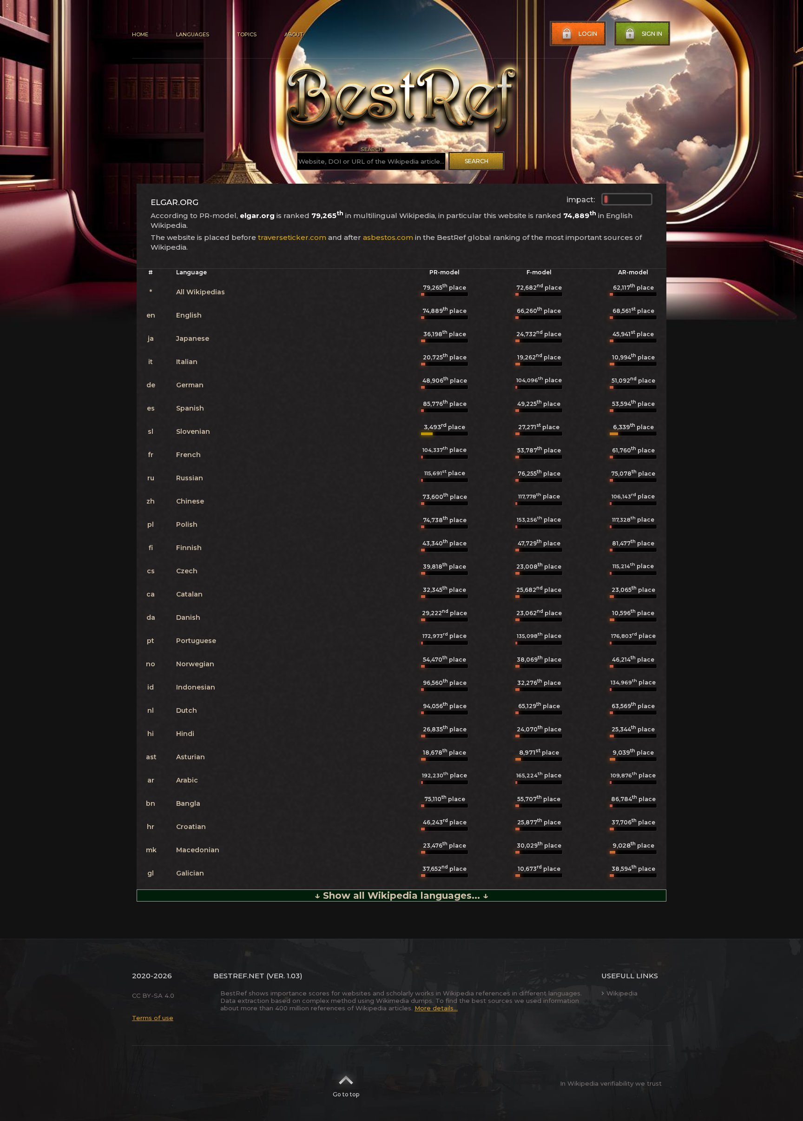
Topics (247, 34)
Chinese (190, 501)
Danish (188, 617)
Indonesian (195, 687)
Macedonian (197, 850)
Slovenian (193, 431)
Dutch (186, 710)
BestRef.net (238, 975)
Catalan (189, 594)
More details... (436, 1008)
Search (476, 161)
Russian (189, 478)
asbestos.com (388, 237)
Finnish (189, 548)
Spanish (190, 408)
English (189, 315)
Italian (186, 362)
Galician (190, 873)
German (190, 385)
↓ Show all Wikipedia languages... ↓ (401, 895)
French (188, 455)
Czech (186, 571)
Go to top (346, 1094)
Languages (192, 34)
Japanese (192, 338)
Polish (186, 524)
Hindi (185, 734)
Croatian (191, 827)
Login (588, 33)
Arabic (187, 780)
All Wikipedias (200, 292)
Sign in (652, 33)
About (293, 34)
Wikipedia (622, 993)
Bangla (188, 803)
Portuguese (196, 641)
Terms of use (152, 1018)
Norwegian (195, 664)
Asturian (190, 757)
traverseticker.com (292, 237)
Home (140, 34)
